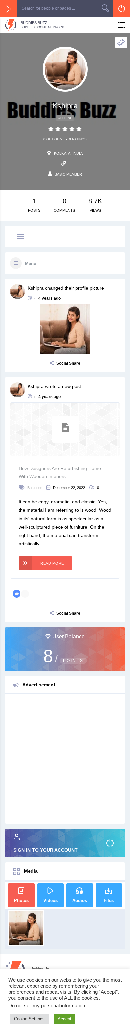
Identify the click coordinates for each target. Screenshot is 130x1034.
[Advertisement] (65, 759)
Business (34, 488)
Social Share (68, 363)
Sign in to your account (45, 850)
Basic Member (68, 174)
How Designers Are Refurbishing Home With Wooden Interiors (60, 472)
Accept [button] (64, 1018)
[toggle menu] (20, 237)
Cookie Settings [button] (29, 1018)
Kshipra (36, 288)
